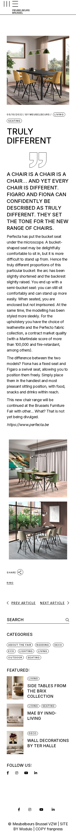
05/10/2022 (15, 114)
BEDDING (43, 644)
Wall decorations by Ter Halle (48, 743)
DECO (58, 644)
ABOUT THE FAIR (19, 644)
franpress (55, 829)
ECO (11, 651)
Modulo (25, 829)
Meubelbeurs (37, 114)
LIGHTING (26, 651)
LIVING (59, 114)
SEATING (14, 120)
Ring (10, 582)
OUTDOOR (15, 657)
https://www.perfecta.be (28, 424)
